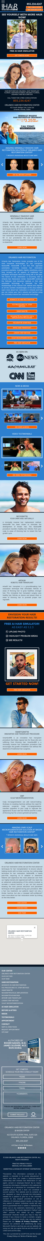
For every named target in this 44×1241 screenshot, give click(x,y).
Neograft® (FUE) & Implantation (15, 993)
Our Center (22, 903)
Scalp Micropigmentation (22, 338)
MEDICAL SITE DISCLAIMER (22, 1166)
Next (41, 164)
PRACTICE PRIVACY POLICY (22, 1164)
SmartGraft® (22, 311)
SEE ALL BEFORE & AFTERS (22, 175)
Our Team (22, 913)
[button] (22, 940)
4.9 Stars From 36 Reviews (22, 1145)
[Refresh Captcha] (33, 1114)
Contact (6, 1024)
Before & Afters (9, 1010)
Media (4, 1014)
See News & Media (22, 427)
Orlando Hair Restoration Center (16, 974)
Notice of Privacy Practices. (26, 1221)
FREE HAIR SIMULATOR (34, 10)
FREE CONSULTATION (34, 7)
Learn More (22, 247)
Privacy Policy (12, 1236)
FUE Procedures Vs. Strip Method (22, 305)
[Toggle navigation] (3, 1)
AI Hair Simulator (10, 1007)
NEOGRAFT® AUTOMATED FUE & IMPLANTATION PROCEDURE (22, 317)
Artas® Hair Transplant (11, 998)
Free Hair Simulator (22, 343)
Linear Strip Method (22, 333)
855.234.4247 (34, 4)
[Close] (34, 927)
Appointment (8, 1020)
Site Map (5, 1032)
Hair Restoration (10, 982)
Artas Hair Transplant (22, 328)
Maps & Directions (9, 1027)
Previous (3, 164)
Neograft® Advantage (22, 323)
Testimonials (8, 1017)
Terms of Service (26, 1236)
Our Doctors (22, 908)
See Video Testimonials (22, 475)
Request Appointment (11, 1030)
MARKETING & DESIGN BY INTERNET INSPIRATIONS (22, 1169)
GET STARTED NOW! (22, 55)
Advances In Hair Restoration (22, 300)
